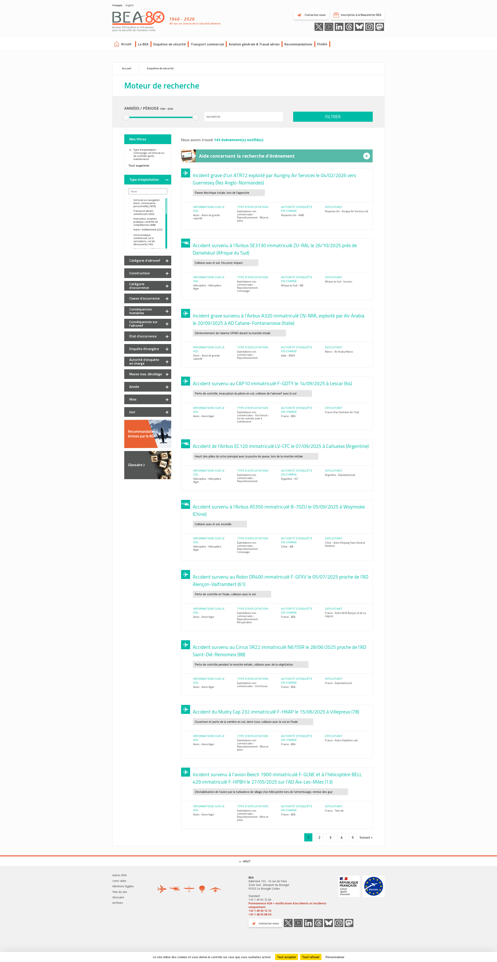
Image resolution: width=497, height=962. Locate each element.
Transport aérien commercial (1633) (143, 212)
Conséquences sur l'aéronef (143, 324)
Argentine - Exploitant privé (340, 475)
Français (117, 5)
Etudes (322, 44)
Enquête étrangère (144, 349)
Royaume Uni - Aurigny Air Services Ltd (346, 211)
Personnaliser (335, 957)
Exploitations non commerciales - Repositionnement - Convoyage (248, 286)
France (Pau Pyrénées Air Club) (342, 412)
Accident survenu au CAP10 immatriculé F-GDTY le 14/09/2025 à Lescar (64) (272, 383)
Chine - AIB (287, 546)
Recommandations (298, 44)
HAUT (247, 861)
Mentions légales (123, 886)
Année (134, 387)
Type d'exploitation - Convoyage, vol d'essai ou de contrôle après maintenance (148, 154)
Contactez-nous (315, 15)
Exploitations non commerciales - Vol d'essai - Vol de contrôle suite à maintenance (253, 416)
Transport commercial (207, 44)
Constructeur (139, 273)
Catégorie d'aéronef (144, 260)
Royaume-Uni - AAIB (292, 215)
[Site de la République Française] (349, 896)
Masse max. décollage (145, 374)
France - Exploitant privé (338, 683)
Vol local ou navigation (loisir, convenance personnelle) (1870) (146, 203)
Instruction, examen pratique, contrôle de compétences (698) (145, 221)
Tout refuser (311, 957)
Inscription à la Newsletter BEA (361, 15)
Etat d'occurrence (143, 336)
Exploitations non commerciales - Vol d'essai (252, 684)
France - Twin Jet (334, 811)
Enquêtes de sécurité (169, 44)
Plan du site (119, 892)
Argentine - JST (289, 479)
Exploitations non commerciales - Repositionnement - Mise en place (252, 215)
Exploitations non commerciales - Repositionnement (247, 355)
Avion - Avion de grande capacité (206, 216)
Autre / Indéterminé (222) (147, 229)
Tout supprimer (138, 165)
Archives (117, 903)
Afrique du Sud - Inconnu (338, 281)
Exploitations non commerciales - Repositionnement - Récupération (248, 617)
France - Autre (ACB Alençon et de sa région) (345, 614)
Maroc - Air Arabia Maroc (339, 352)
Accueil (126, 44)
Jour (132, 412)
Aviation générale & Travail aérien (254, 44)
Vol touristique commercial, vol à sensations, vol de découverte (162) (144, 239)
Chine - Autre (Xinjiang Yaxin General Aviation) (345, 544)
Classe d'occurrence (144, 298)
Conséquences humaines (140, 311)
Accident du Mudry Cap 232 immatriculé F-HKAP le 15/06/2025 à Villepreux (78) (276, 711)
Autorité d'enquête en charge (144, 361)
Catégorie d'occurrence (139, 286)
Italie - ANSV (288, 355)
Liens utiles (119, 881)
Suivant (365, 837)
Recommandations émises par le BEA (143, 433)
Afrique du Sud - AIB (292, 285)
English (130, 5)
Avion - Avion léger (203, 416)
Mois (132, 399)
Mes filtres (137, 139)
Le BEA (143, 44)
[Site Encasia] (374, 896)
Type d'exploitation (144, 179)
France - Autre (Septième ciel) (341, 740)
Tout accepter (286, 957)
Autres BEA (119, 875)
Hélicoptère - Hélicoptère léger (207, 286)
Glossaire (135, 464)
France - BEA (288, 416)
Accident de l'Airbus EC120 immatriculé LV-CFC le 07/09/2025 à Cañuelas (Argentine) (281, 446)
